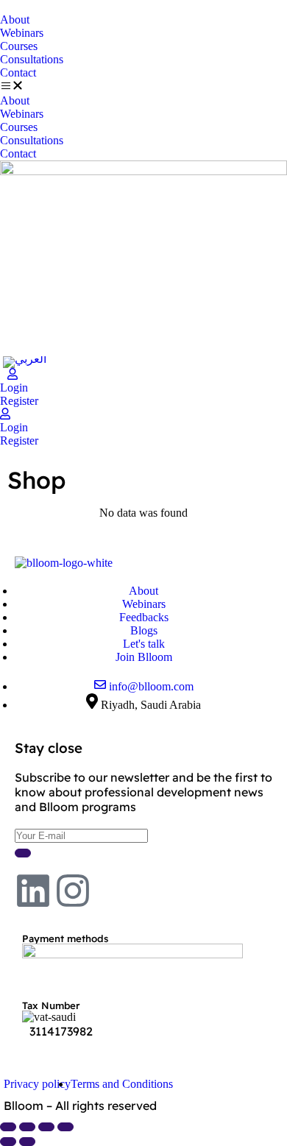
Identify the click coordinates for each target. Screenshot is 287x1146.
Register (19, 401)
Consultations (31, 59)
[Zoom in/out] (8, 1126)
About (14, 19)
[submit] (23, 853)
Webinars (21, 32)
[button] (143, 86)
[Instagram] (72, 890)
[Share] (46, 1126)
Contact (18, 72)
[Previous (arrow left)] (8, 1141)
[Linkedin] (33, 890)
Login (14, 387)
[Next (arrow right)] (27, 1141)
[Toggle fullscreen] (27, 1126)
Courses (19, 46)
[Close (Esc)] (65, 1126)
